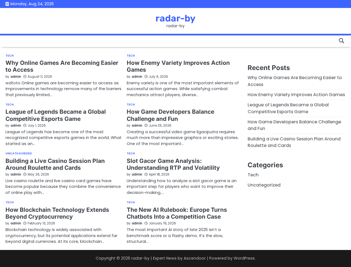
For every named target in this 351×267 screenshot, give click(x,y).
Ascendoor (195, 258)
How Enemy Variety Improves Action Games (296, 94)
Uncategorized (18, 153)
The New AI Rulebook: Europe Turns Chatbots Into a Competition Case (177, 213)
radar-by (175, 18)
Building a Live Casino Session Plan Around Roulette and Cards (55, 164)
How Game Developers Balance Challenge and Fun (170, 115)
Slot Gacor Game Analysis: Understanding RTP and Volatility (173, 164)
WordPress (244, 258)
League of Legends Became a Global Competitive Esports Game (55, 115)
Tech (9, 55)
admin (15, 76)
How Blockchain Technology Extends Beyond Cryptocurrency (57, 213)
